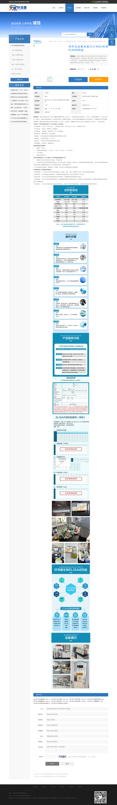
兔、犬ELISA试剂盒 (17, 69)
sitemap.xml (73, 798)
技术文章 (86, 7)
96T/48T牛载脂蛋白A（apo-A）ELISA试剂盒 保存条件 (48, 701)
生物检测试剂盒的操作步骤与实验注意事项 (20, 93)
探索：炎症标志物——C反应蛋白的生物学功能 (20, 107)
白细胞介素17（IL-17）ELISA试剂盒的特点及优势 (20, 90)
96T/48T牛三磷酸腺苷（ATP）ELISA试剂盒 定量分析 (101, 701)
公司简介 (61, 7)
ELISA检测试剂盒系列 (18, 45)
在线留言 (95, 7)
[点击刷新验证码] (62, 756)
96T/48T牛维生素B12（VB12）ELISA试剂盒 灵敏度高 (83, 701)
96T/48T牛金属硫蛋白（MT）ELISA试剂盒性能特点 (47, 699)
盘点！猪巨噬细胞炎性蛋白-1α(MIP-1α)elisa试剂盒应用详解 (20, 104)
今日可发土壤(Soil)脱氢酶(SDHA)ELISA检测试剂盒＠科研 (20, 118)
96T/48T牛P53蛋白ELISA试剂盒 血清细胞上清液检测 (65, 703)
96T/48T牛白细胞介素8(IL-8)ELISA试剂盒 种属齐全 (101, 699)
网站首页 (35, 787)
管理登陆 (53, 798)
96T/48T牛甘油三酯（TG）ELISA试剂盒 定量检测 (82, 699)
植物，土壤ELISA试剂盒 (18, 64)
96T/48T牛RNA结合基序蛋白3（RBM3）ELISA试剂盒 (47, 703)
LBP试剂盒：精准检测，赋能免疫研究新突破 (20, 111)
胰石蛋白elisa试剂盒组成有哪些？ (20, 97)
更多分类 (19, 79)
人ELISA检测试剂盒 (17, 50)
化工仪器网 (66, 798)
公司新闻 (78, 7)
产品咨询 (78, 79)
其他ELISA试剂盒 (16, 73)
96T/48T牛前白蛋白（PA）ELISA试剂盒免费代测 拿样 (65, 701)
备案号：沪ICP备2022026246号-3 (41, 798)
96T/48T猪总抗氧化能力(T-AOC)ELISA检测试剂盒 (52, 776)
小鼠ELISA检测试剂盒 (17, 59)
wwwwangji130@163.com (19, 793)
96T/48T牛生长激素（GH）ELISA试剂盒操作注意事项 (65, 699)
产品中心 (69, 7)
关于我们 (44, 787)
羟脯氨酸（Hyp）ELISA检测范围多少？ (20, 114)
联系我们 (103, 7)
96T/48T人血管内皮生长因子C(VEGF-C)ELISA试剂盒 (53, 774)
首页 (54, 7)
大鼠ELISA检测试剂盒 (17, 55)
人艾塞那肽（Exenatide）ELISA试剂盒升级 (20, 100)
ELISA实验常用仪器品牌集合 (19, 121)
